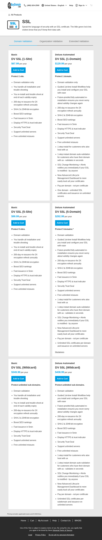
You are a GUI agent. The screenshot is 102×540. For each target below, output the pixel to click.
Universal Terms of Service (62, 530)
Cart (32, 521)
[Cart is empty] (91, 5)
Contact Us (66, 521)
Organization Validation (51, 41)
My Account (43, 521)
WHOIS (78, 521)
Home (23, 521)
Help (54, 521)
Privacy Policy (40, 535)
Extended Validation (79, 41)
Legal (30, 535)
